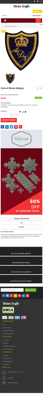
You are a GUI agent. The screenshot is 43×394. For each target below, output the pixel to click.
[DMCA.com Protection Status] (8, 310)
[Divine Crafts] (21, 7)
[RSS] (15, 295)
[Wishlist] (37, 1)
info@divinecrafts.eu (12, 382)
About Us (5, 343)
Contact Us (6, 364)
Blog (4, 324)
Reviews (21, 227)
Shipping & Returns (8, 330)
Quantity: (4, 111)
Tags (21, 223)
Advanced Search (8, 361)
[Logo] (11, 303)
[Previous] (37, 88)
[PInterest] (19, 295)
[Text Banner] (21, 181)
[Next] (40, 88)
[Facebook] (3, 295)
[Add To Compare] (23, 112)
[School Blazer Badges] (10, 78)
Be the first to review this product (9, 94)
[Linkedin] (23, 295)
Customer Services (8, 333)
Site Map (5, 355)
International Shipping (9, 346)
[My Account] (34, 1)
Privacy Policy (7, 327)
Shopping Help (7, 358)
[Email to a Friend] (25, 112)
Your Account (6, 340)
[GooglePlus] (11, 295)
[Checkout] (40, 1)
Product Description (21, 218)
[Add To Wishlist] (20, 112)
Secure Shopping (8, 349)
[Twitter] (7, 295)
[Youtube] (27, 295)
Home (41, 24)
